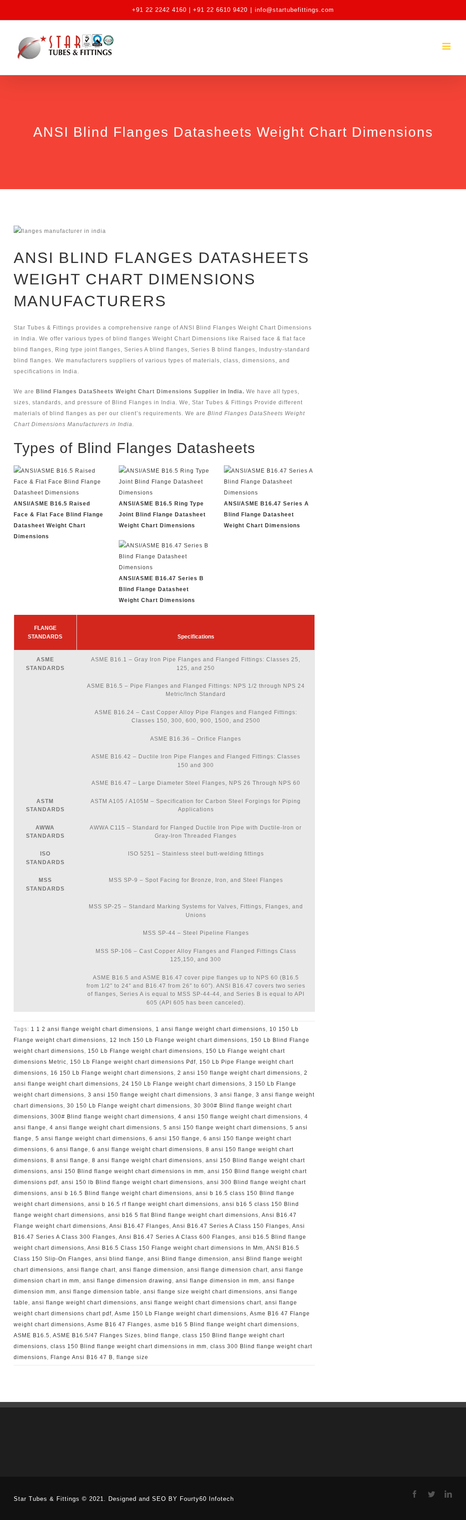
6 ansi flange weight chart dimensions (147, 1149)
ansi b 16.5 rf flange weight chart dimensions (153, 1204)
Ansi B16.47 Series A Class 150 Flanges (230, 1226)
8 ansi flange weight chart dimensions (147, 1160)
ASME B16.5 (32, 1335)
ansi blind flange (119, 1259)
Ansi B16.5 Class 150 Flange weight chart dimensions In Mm (175, 1248)
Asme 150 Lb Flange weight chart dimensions (181, 1313)
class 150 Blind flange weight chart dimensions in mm (129, 1346)
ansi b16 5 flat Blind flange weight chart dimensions (183, 1215)
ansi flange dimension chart (227, 1270)
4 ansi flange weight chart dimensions (105, 1127)
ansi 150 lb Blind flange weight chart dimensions (132, 1182)
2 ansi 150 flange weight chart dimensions (238, 1073)
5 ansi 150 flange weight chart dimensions (224, 1127)
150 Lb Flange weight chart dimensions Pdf (133, 1062)
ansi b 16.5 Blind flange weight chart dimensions (121, 1193)
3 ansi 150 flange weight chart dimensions (149, 1095)
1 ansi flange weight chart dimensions (211, 1029)
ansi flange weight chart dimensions (84, 1302)
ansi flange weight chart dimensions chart (200, 1302)
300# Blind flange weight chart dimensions (112, 1116)
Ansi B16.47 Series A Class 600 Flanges (177, 1237)
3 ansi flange (233, 1095)
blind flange (161, 1335)
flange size (132, 1357)
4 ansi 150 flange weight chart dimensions (239, 1116)
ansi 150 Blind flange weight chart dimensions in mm (127, 1171)
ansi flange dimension (151, 1270)
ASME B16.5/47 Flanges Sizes (97, 1335)
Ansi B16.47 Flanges (139, 1226)
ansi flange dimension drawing (127, 1281)
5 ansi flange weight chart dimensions (90, 1138)
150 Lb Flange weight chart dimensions (145, 1051)
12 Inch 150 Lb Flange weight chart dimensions (178, 1040)
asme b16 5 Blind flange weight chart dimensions (225, 1324)
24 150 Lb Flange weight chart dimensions (183, 1084)
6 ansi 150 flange (174, 1138)
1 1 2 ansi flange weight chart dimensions (91, 1029)
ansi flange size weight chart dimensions (202, 1291)
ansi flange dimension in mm (217, 1281)
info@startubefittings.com (294, 9)
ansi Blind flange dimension (187, 1259)
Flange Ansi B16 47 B (82, 1357)
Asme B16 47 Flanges (119, 1324)
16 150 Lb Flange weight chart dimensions (112, 1073)
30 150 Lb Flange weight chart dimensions (128, 1106)
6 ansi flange (69, 1149)
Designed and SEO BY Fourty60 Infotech (171, 1498)
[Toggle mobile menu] (447, 46)
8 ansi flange (69, 1160)
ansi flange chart (91, 1270)
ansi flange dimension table (99, 1291)
